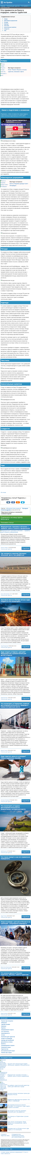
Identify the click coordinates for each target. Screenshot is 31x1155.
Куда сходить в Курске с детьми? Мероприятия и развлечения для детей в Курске (13, 653)
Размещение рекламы (18, 1135)
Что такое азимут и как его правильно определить (15, 858)
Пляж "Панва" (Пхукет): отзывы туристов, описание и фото (17, 70)
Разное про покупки (7, 1021)
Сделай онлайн (5, 1024)
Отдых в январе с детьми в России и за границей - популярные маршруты (15, 922)
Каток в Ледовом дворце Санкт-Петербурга (19, 184)
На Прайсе (8, 2)
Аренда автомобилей (7, 1040)
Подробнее (25, 548)
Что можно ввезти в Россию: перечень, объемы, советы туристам (14, 974)
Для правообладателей (18, 1137)
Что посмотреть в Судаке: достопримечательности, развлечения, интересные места (13, 807)
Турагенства (4, 1049)
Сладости (6, 29)
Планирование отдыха (7, 1045)
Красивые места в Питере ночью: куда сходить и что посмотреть (15, 600)
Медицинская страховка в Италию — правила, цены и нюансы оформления (15, 527)
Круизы (3, 1028)
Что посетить (5, 1031)
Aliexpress (4, 1022)
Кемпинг (3, 1026)
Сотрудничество (16, 1134)
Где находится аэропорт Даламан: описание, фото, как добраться (13, 554)
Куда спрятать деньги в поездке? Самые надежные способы (13, 757)
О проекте (3, 1134)
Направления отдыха (7, 1029)
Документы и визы (7, 1042)
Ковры (6, 19)
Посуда (6, 22)
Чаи (5, 30)
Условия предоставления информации (11, 1152)
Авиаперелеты (5, 1033)
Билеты (3, 1043)
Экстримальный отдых (8, 1050)
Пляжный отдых (6, 1047)
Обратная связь (5, 1135)
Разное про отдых (6, 1052)
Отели (3, 1035)
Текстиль (6, 25)
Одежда (6, 24)
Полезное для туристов (6, 549)
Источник (3, 492)
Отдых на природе (6, 1038)
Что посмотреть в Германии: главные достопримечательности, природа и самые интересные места (15, 705)
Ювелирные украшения (10, 20)
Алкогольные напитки (10, 27)
